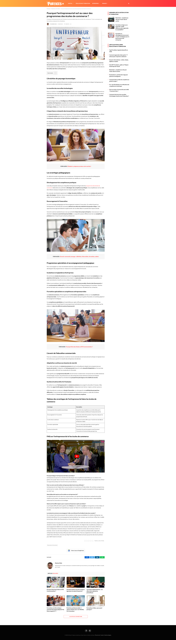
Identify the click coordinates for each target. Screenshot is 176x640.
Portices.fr (49, 8)
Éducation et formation (83, 3)
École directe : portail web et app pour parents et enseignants (118, 75)
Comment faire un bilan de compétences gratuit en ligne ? (119, 80)
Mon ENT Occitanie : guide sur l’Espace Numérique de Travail (118, 65)
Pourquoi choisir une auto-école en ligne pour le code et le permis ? (76, 590)
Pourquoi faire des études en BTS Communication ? (79, 346)
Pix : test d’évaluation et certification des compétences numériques (119, 85)
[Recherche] (128, 3)
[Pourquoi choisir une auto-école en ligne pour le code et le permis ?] (76, 582)
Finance (104, 3)
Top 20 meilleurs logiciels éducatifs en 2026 (118, 50)
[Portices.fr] (55, 3)
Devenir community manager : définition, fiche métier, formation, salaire (79, 256)
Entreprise (95, 3)
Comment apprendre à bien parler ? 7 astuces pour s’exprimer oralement (118, 55)
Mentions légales (107, 635)
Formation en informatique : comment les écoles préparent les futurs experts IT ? (55, 609)
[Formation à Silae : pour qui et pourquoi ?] (96, 600)
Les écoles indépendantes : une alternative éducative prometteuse (95, 591)
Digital (70, 3)
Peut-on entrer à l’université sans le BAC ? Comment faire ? (119, 90)
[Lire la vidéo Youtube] (77, 456)
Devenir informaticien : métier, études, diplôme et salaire (118, 60)
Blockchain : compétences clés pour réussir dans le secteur (122, 19)
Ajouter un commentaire (75, 616)
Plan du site (97, 635)
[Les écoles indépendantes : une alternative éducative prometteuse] (96, 582)
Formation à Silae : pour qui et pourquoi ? (94, 608)
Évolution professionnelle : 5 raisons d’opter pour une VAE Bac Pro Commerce (75, 609)
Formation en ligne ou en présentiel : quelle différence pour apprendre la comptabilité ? (122, 27)
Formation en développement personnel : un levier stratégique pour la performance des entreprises (122, 37)
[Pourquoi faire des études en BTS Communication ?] (56, 582)
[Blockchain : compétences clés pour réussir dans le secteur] (111, 19)
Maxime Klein (54, 24)
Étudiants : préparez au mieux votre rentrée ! (79, 166)
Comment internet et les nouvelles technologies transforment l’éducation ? (119, 95)
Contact (102, 635)
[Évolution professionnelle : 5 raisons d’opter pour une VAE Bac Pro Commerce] (76, 600)
